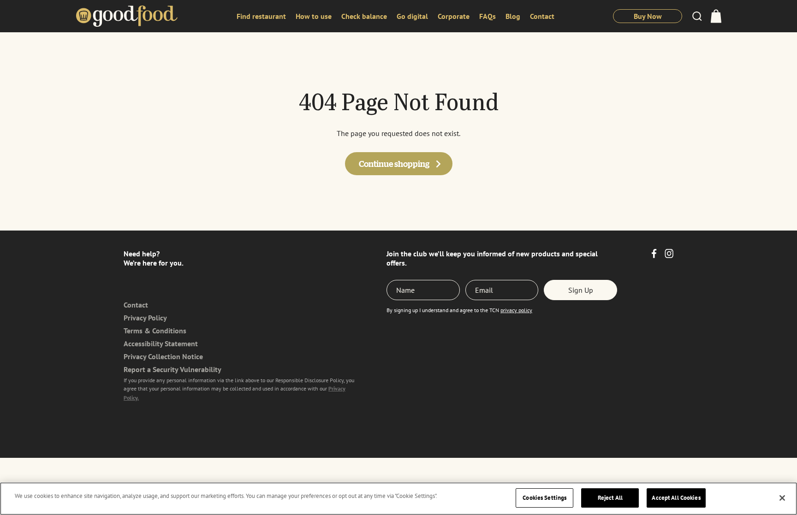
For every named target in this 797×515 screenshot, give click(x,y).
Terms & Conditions (155, 330)
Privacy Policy (145, 317)
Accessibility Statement (161, 343)
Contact (542, 16)
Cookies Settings (544, 498)
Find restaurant (261, 16)
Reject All (610, 498)
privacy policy (516, 310)
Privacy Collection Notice (163, 356)
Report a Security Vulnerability (172, 369)
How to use (314, 16)
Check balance (364, 16)
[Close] (782, 498)
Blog (513, 16)
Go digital (412, 16)
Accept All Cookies (676, 498)
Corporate (454, 16)
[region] (398, 498)
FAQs (487, 16)
